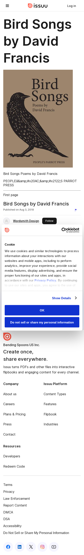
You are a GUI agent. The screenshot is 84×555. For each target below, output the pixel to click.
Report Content (15, 505)
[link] (71, 6)
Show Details (61, 298)
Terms (7, 485)
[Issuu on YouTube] (54, 547)
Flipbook (50, 414)
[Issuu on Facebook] (8, 547)
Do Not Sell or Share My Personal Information (36, 533)
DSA (6, 519)
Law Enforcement (16, 499)
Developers (11, 456)
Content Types (55, 394)
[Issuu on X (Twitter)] (31, 547)
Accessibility (12, 526)
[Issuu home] (37, 5)
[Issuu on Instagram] (42, 547)
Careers (9, 404)
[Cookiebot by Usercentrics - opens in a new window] (61, 230)
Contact (9, 434)
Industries (51, 424)
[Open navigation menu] (7, 6)
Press (7, 424)
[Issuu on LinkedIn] (19, 547)
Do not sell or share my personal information (42, 322)
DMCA (8, 512)
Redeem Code (14, 466)
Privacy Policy (45, 280)
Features (50, 404)
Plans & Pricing (14, 414)
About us (10, 394)
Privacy (8, 492)
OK (42, 310)
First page (10, 195)
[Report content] (77, 210)
